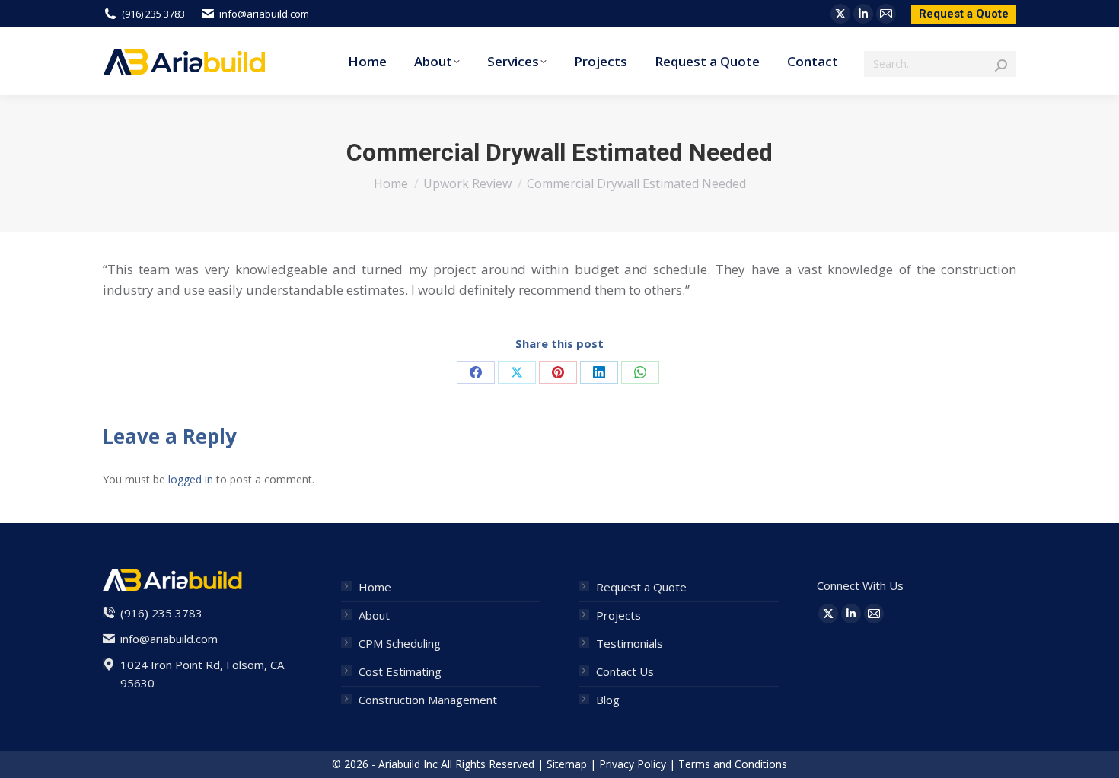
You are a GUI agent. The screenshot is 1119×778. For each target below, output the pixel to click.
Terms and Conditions (732, 764)
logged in (190, 479)
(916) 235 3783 (153, 14)
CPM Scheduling (400, 643)
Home (375, 587)
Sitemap (567, 764)
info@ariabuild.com (264, 14)
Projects (618, 615)
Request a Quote (641, 587)
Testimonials (629, 643)
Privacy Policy (632, 764)
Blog (608, 699)
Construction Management (428, 699)
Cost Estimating (400, 671)
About (374, 615)
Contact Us (625, 671)
